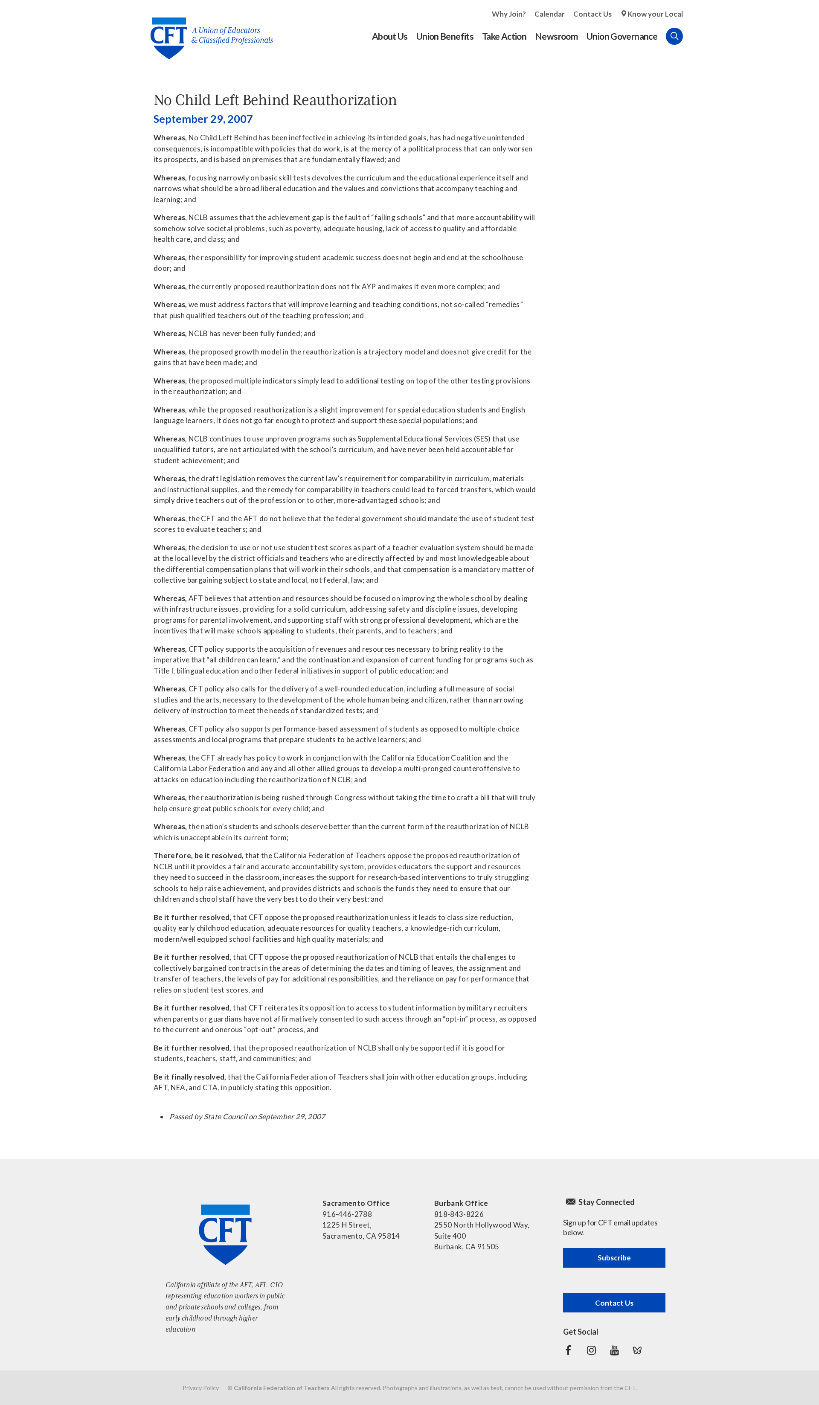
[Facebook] (568, 1350)
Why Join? (509, 13)
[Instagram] (591, 1350)
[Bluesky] (637, 1350)
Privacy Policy (201, 1387)
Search (674, 36)
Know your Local (655, 13)
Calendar (549, 13)
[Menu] (691, 36)
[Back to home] (207, 32)
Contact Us (592, 13)
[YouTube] (614, 1350)
